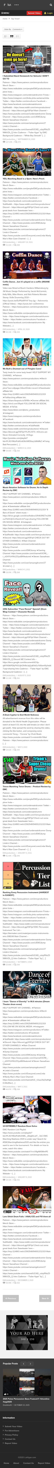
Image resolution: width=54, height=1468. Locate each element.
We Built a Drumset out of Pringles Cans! (22, 369)
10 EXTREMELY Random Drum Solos (20, 1126)
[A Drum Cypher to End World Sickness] (27, 698)
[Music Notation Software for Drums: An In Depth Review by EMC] (27, 471)
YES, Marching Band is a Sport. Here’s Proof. (24, 179)
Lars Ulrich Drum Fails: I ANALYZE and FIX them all (27, 1216)
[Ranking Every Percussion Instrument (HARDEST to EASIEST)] (27, 876)
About (16, 1463)
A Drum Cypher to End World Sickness (21, 715)
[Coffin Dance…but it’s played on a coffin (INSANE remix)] (27, 265)
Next (44, 1298)
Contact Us (10, 1439)
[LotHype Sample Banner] (27, 1349)
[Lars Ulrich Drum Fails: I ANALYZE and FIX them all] (27, 1200)
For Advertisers (12, 1430)
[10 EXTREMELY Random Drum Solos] (27, 1109)
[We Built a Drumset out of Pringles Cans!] (27, 352)
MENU (6, 13)
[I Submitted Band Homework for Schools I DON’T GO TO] (27, 59)
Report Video (11, 1443)
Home (5, 19)
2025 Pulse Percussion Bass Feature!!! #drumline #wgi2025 (26, 1400)
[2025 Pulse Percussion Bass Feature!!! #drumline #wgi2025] (27, 1382)
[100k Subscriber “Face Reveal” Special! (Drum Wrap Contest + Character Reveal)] (27, 592)
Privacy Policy (11, 1435)
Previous (11, 1298)
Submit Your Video (13, 1426)
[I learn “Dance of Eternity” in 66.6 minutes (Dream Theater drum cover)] (27, 985)
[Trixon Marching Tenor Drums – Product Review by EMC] (27, 770)
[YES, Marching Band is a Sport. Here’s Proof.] (27, 162)
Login (50, 13)
